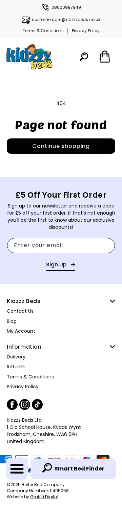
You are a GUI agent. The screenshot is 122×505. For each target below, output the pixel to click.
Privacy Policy (86, 31)
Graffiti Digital (44, 497)
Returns (16, 366)
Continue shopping (61, 146)
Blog (12, 321)
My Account (21, 331)
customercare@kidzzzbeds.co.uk (66, 19)
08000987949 (66, 7)
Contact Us (20, 311)
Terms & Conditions (43, 31)
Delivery (16, 356)
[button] (16, 468)
